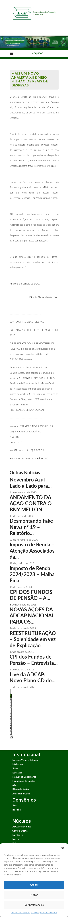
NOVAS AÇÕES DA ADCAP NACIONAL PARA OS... (32, 615)
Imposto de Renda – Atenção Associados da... (32, 551)
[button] (62, 848)
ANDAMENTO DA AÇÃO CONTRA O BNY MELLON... (31, 503)
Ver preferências (34, 905)
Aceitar (34, 885)
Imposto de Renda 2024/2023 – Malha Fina (32, 574)
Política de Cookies (20, 913)
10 (11, 737)
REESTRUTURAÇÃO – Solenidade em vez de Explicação (33, 639)
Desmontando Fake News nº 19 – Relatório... (31, 527)
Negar (34, 895)
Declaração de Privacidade (44, 913)
